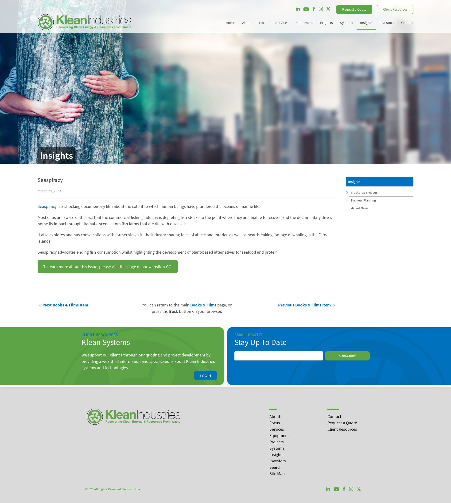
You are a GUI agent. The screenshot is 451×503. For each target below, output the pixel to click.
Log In (205, 375)
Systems (276, 448)
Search (275, 467)
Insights (276, 454)
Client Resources (395, 9)
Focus (274, 423)
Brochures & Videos (363, 192)
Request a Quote (354, 9)
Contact (334, 416)
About (274, 416)
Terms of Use (131, 489)
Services (276, 429)
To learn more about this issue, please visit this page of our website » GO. (107, 266)
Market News (359, 208)
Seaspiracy (47, 206)
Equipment (279, 435)
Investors (277, 461)
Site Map (277, 473)
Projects (276, 442)
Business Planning (363, 200)
